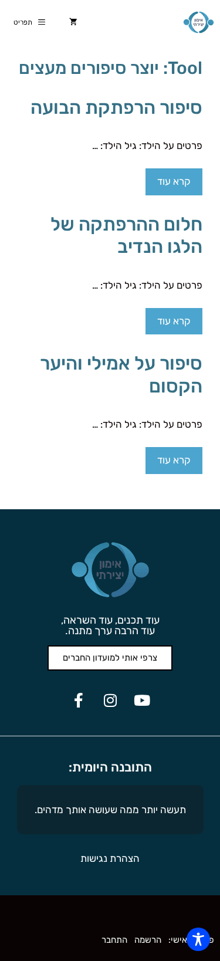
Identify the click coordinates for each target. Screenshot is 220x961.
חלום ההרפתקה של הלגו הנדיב (126, 235)
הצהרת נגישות (110, 858)
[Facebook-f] (78, 700)
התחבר (114, 940)
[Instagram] (110, 700)
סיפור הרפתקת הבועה (116, 107)
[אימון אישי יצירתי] (198, 22)
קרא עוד (174, 181)
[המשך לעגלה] (73, 22)
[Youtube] (142, 700)
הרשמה (147, 940)
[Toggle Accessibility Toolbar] (198, 939)
